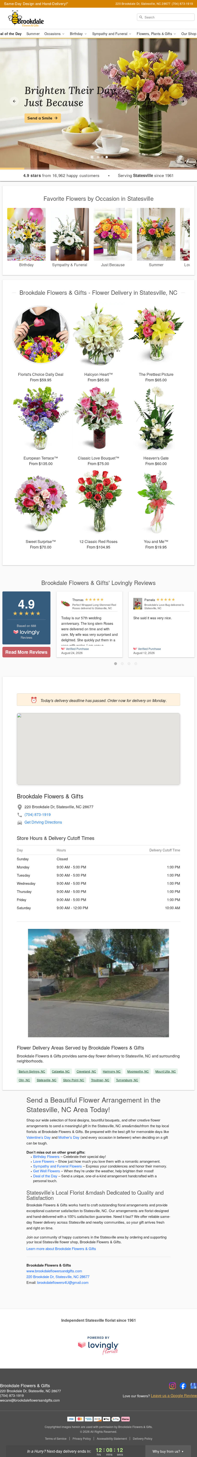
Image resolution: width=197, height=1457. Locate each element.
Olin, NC (24, 1080)
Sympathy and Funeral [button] (110, 33)
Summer (33, 33)
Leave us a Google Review (174, 1395)
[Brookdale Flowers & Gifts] (33, 18)
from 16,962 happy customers (61, 175)
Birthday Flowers (46, 1156)
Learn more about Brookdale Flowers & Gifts (61, 1248)
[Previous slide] (14, 101)
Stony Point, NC (73, 1080)
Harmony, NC (112, 1071)
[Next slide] (182, 101)
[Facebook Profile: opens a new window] (183, 1385)
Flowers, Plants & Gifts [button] (155, 33)
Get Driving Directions (43, 822)
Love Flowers (43, 1161)
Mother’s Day (69, 1137)
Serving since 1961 (146, 175)
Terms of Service (56, 1438)
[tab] (98, 157)
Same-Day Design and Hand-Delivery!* (36, 3)
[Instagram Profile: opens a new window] (172, 1385)
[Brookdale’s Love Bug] (137, 603)
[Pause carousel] (92, 157)
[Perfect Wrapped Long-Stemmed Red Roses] (65, 603)
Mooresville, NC (138, 1071)
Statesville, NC (46, 1080)
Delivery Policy (142, 1438)
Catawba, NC (61, 1071)
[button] (115, 663)
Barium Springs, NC (32, 1071)
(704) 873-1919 (38, 814)
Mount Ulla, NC (165, 1071)
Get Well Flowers (46, 1170)
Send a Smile (39, 118)
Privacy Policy (82, 1438)
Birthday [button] (77, 33)
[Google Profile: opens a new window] (193, 1385)
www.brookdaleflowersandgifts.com (54, 1270)
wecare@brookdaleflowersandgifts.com (30, 1400)
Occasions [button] (53, 33)
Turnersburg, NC (127, 1080)
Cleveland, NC (86, 1071)
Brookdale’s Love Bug (157, 605)
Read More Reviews (26, 652)
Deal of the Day (45, 1175)
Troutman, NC (100, 1080)
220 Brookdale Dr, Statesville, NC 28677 (57, 1276)
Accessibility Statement (112, 1438)
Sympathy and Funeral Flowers (57, 1165)
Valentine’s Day (38, 1137)
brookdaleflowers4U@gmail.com (63, 1282)
